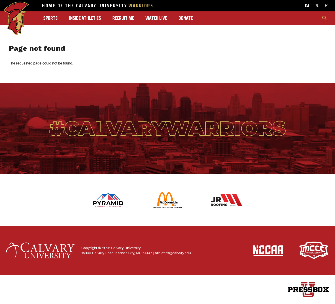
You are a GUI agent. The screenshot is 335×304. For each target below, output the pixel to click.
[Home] (16, 8)
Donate (185, 18)
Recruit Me (123, 18)
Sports (50, 18)
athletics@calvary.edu (173, 253)
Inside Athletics (85, 18)
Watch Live (156, 18)
